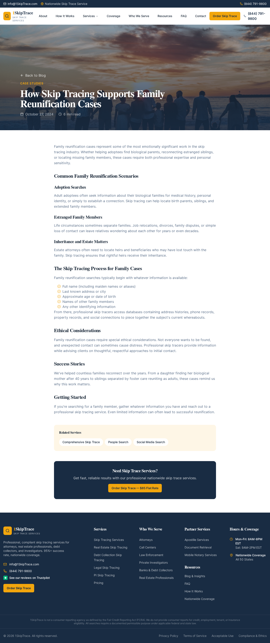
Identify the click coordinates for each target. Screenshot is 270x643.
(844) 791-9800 (256, 16)
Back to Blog (35, 75)
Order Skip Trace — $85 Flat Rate (135, 488)
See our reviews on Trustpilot (29, 577)
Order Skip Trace (225, 16)
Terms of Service (195, 636)
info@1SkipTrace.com (24, 564)
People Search (118, 442)
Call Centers (147, 547)
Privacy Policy (168, 636)
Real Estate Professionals (156, 577)
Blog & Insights (195, 576)
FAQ (187, 583)
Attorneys (146, 539)
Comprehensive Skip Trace (81, 442)
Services (89, 16)
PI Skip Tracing (104, 575)
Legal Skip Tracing (107, 567)
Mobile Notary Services (201, 555)
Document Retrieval (198, 547)
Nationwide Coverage (200, 599)
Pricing (98, 583)
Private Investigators (153, 562)
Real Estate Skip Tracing (110, 547)
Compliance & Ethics (253, 636)
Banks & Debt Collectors (156, 570)
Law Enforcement (151, 555)
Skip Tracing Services (109, 539)
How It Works (194, 591)
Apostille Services (197, 539)
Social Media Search (151, 442)
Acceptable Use (223, 636)
